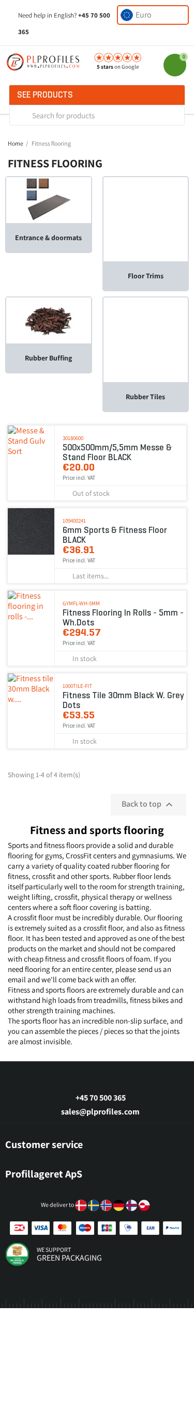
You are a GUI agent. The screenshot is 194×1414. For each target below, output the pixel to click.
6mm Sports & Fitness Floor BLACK (115, 535)
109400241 (74, 520)
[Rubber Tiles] (145, 339)
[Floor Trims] (145, 218)
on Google (118, 66)
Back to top (148, 804)
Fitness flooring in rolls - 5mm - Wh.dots (123, 617)
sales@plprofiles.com (100, 1111)
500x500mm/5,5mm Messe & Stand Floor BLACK (117, 452)
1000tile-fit (77, 685)
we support (54, 1249)
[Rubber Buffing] (48, 320)
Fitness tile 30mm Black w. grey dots (123, 700)
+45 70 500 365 (101, 1097)
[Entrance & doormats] (48, 199)
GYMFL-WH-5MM (81, 603)
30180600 (73, 438)
